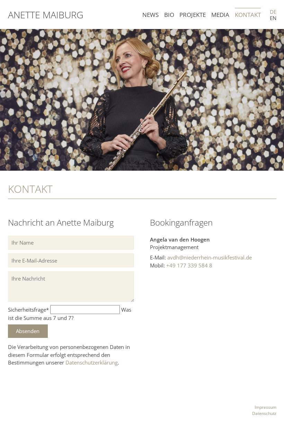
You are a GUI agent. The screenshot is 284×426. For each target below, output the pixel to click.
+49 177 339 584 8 (189, 265)
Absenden (27, 331)
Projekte (192, 15)
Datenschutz (264, 413)
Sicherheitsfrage (28, 309)
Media (220, 15)
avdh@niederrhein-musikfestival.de (209, 257)
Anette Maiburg (45, 14)
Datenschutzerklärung (91, 362)
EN (273, 18)
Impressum (265, 407)
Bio (169, 15)
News (150, 15)
